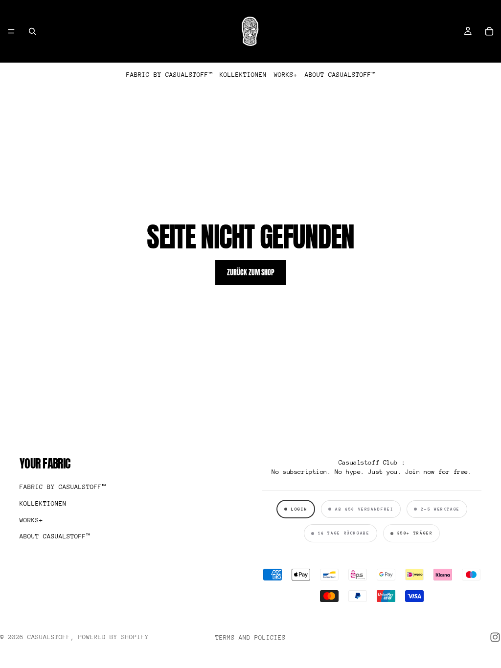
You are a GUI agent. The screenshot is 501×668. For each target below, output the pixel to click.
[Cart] (489, 31)
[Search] (32, 31)
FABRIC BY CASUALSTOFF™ (169, 74)
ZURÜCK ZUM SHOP (250, 272)
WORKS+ (285, 74)
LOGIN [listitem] (299, 509)
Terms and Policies (250, 637)
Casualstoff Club (368, 462)
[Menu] (11, 31)
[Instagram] (495, 637)
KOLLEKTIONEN (243, 74)
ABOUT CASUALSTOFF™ (340, 74)
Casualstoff (48, 637)
